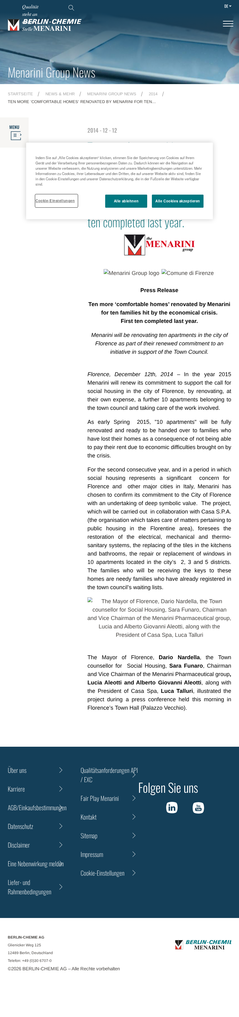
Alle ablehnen (126, 200)
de (226, 6)
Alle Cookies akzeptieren (177, 200)
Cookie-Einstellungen (55, 200)
